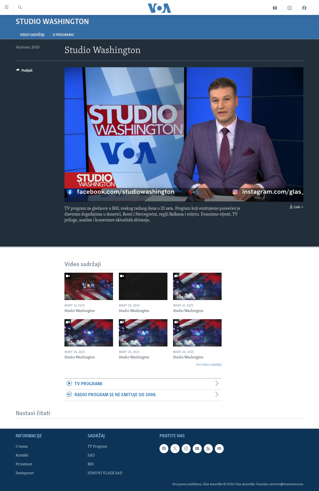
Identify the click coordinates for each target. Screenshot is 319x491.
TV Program (97, 447)
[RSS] (208, 448)
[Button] (24, 71)
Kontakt (22, 456)
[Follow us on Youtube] (197, 448)
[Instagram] (289, 8)
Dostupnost (25, 473)
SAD (91, 456)
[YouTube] (275, 8)
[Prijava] (219, 448)
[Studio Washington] (88, 286)
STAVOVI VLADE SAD (105, 473)
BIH (91, 464)
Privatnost (24, 464)
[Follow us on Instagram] (186, 448)
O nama (22, 447)
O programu (63, 35)
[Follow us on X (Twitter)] (174, 448)
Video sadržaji (32, 35)
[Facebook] (304, 8)
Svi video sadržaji (209, 365)
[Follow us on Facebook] (164, 448)
